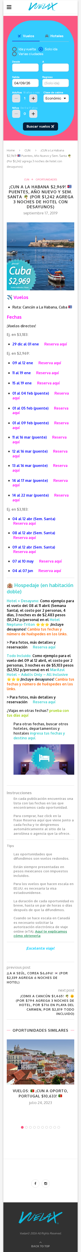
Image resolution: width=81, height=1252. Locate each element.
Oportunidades (46, 179)
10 (58, 1127)
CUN (27, 150)
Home (11, 150)
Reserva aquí (55, 344)
